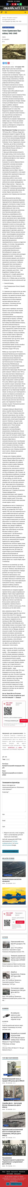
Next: (12, 773)
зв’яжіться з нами (15, 747)
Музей (8, 1171)
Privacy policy (16, 1184)
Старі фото (6, 1099)
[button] (2, 12)
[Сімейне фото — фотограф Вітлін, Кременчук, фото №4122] (14, 1093)
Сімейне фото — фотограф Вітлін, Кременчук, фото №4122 (12, 1105)
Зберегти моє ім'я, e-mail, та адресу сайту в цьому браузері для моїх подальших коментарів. (14, 835)
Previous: (13, 766)
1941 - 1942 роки (8, 1074)
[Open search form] (25, 12)
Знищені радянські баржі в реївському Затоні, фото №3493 (18, 958)
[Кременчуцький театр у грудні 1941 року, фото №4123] (14, 1069)
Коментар (5, 792)
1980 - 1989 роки (8, 1153)
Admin (4, 37)
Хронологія (14, 1171)
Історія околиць (8, 875)
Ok (8, 1184)
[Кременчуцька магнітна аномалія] (14, 869)
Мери (3, 1171)
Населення (22, 1171)
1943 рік (6, 1125)
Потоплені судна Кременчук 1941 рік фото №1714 (18, 990)
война (7, 759)
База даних (17, 1173)
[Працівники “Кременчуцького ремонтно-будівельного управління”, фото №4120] (14, 1148)
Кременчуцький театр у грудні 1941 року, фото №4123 (13, 1080)
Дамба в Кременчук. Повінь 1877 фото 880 (18, 974)
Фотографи (10, 1173)
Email (3, 820)
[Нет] (26, 1181)
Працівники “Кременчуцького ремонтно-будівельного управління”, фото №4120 (13, 1161)
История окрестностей (8, 27)
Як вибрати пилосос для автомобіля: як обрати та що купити (12, 1017)
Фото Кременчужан (15, 1099)
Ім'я (3, 814)
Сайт (3, 826)
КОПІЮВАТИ (24, 720)
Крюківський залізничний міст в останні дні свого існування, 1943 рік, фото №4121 (12, 1132)
